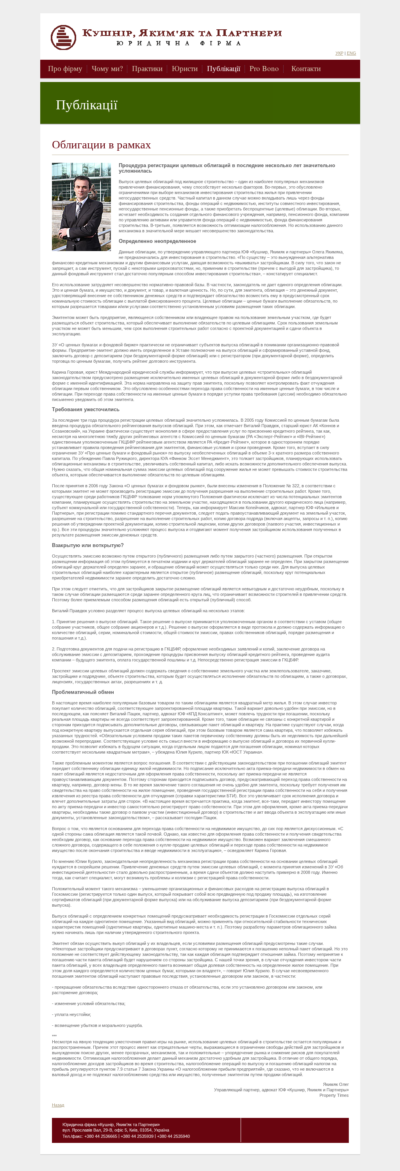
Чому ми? (107, 68)
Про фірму (65, 68)
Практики (147, 68)
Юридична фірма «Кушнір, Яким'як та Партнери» (183, 37)
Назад (58, 1105)
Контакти (306, 68)
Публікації (223, 68)
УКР (339, 53)
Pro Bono (264, 68)
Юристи (185, 68)
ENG (351, 53)
